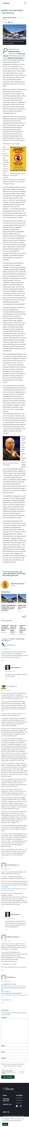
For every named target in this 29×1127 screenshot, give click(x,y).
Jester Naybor (10, 686)
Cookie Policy (17, 1120)
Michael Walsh (12, 573)
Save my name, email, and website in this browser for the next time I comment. (13, 1065)
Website (3, 1058)
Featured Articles (6, 1100)
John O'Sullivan (19, 1100)
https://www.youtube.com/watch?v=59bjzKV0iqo (13, 986)
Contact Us (7, 1104)
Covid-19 (12, 571)
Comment (4, 1017)
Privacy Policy (6, 1120)
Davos (17, 571)
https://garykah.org (6, 991)
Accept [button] (5, 1124)
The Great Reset (21, 573)
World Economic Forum (12, 575)
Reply (2, 660)
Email (3, 1052)
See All (24, 616)
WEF (4, 575)
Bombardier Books (14, 51)
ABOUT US (6, 1112)
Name (3, 1045)
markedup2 (10, 645)
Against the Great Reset (15, 58)
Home (5, 1095)
